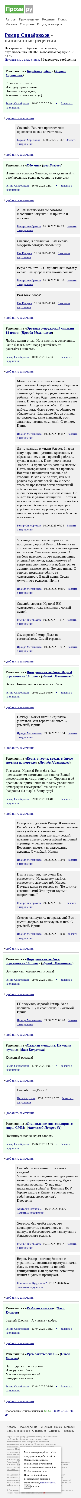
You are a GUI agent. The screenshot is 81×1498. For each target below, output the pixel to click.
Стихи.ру (54, 1430)
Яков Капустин (32, 1049)
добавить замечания (20, 118)
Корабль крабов (39, 71)
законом (10, 1449)
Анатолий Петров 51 (44, 1127)
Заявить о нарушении (30, 1212)
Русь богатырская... (42, 1354)
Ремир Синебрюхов (27, 35)
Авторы (11, 19)
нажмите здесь (48, 1482)
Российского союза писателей (27, 1493)
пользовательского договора (20, 1444)
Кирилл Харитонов (28, 139)
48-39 (64, 1410)
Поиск (62, 19)
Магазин (11, 24)
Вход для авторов (49, 24)
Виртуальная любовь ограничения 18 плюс (33, 961)
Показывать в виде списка (22, 59)
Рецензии (49, 19)
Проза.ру (68, 1430)
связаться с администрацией (20, 1469)
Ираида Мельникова (37, 332)
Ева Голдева (52, 165)
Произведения (29, 19)
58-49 (56, 1410)
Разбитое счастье (40, 1308)
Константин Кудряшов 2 (32, 1283)
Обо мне (33, 165)
